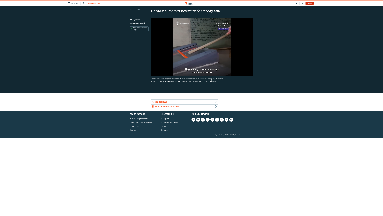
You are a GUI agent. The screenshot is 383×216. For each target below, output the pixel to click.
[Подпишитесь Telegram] (212, 120)
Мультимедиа (94, 3)
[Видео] (296, 3)
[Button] (135, 20)
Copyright (164, 130)
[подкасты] (303, 3)
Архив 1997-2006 (136, 126)
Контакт (133, 130)
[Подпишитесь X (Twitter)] (203, 120)
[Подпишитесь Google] (193, 120)
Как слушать (165, 119)
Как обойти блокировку (169, 122)
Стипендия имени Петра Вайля (141, 122)
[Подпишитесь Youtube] (207, 120)
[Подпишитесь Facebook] (198, 120)
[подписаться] (231, 120)
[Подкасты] (226, 120)
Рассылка (164, 126)
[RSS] (222, 120)
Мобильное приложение (139, 119)
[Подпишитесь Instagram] (217, 120)
